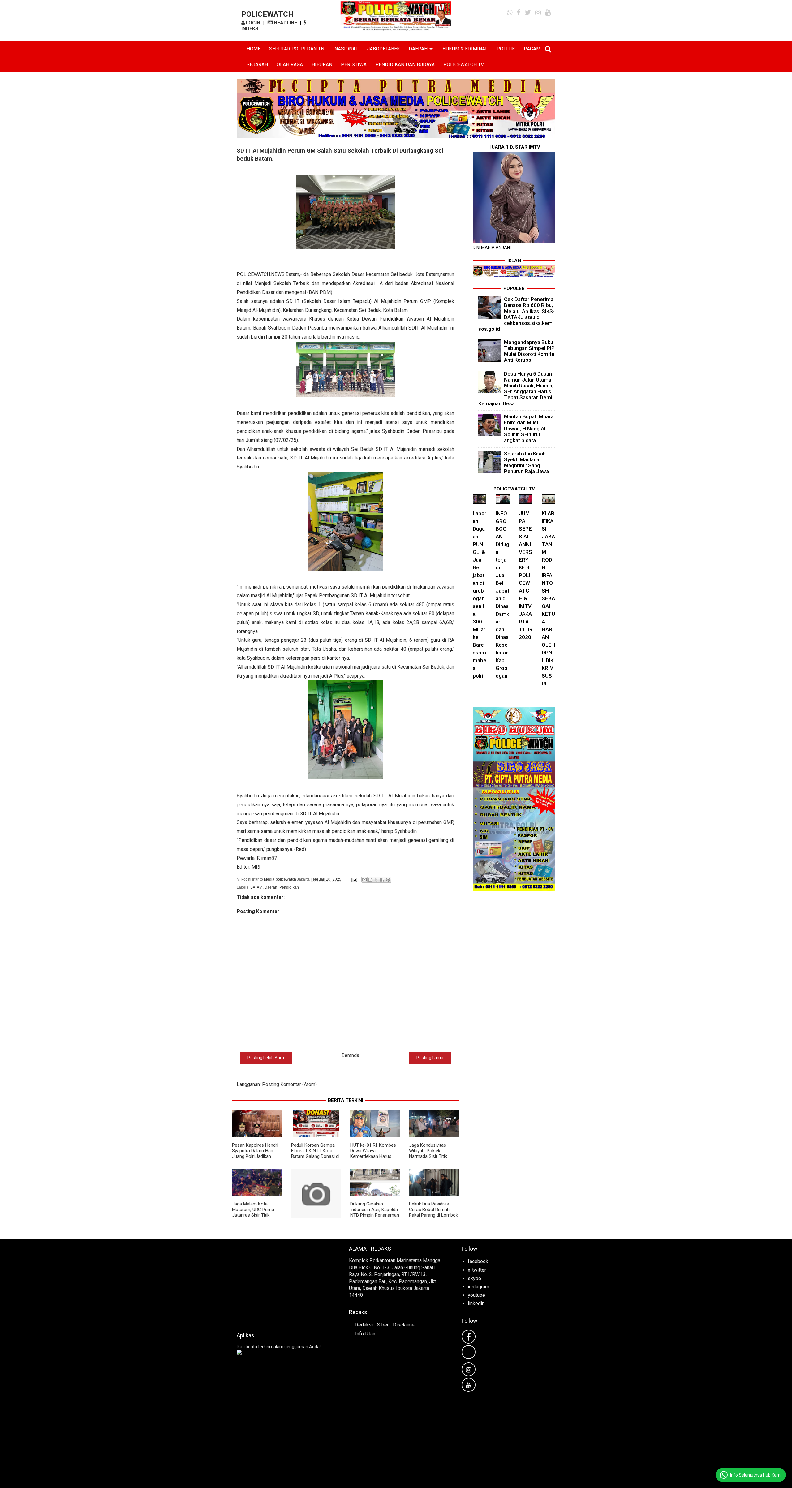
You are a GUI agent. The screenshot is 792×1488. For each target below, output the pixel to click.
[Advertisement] (283, 1283)
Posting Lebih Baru (266, 1057)
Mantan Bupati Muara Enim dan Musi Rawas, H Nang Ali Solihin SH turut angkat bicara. (528, 428)
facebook (478, 1261)
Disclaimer (404, 1325)
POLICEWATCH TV (463, 64)
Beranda (350, 1055)
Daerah (271, 887)
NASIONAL (346, 49)
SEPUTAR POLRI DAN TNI (297, 49)
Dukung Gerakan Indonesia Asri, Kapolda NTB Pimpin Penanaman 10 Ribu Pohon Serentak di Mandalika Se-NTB (374, 1215)
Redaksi (364, 1325)
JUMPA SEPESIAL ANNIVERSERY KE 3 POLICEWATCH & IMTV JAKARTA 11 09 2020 (525, 575)
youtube (476, 1295)
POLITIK (506, 49)
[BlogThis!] (370, 880)
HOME (253, 49)
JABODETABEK (383, 49)
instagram (478, 1287)
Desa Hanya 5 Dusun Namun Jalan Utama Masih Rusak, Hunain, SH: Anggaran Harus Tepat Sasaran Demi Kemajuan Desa (516, 389)
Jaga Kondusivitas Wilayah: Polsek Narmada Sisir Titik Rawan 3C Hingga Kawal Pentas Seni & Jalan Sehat (433, 1159)
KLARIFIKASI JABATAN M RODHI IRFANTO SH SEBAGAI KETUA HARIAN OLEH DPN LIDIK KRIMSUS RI (548, 598)
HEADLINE (285, 23)
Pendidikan (289, 887)
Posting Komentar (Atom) (289, 1084)
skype (474, 1278)
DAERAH (418, 49)
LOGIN (252, 23)
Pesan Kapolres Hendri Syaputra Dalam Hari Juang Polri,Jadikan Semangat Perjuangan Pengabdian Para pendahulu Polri (255, 1159)
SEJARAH (257, 64)
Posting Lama (429, 1057)
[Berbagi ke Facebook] (382, 880)
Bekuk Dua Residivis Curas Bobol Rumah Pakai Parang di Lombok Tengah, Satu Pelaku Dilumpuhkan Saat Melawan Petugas (433, 1218)
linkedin (476, 1303)
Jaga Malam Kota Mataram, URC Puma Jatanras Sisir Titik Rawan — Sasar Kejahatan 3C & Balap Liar (254, 1218)
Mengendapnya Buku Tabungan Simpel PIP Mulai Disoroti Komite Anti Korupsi (529, 351)
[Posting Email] (354, 879)
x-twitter (477, 1270)
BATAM (256, 887)
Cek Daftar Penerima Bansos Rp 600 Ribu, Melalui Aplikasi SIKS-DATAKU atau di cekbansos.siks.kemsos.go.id (516, 314)
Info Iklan (365, 1334)
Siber (383, 1325)
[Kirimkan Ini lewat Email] (364, 880)
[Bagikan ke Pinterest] (388, 880)
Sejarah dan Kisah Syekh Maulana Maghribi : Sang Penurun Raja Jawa (526, 463)
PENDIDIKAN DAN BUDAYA (405, 64)
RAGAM (532, 49)
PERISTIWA (354, 64)
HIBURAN (322, 64)
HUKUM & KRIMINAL (465, 49)
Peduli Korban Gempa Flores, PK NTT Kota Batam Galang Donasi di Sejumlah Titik (315, 1153)
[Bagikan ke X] (376, 880)
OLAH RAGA (290, 64)
